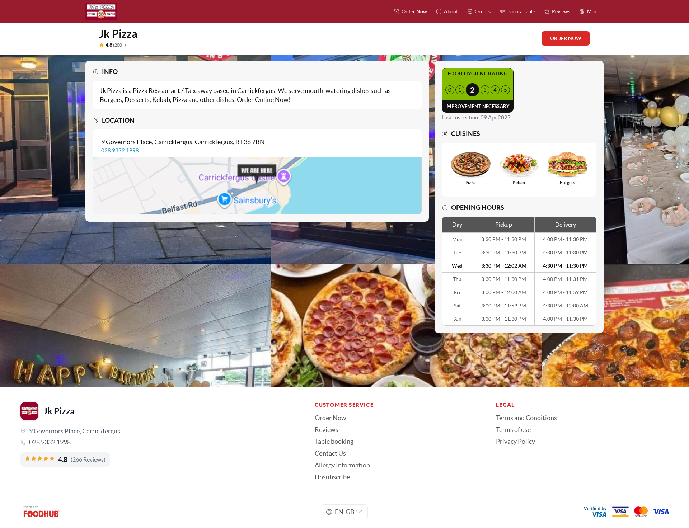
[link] (157, 442)
